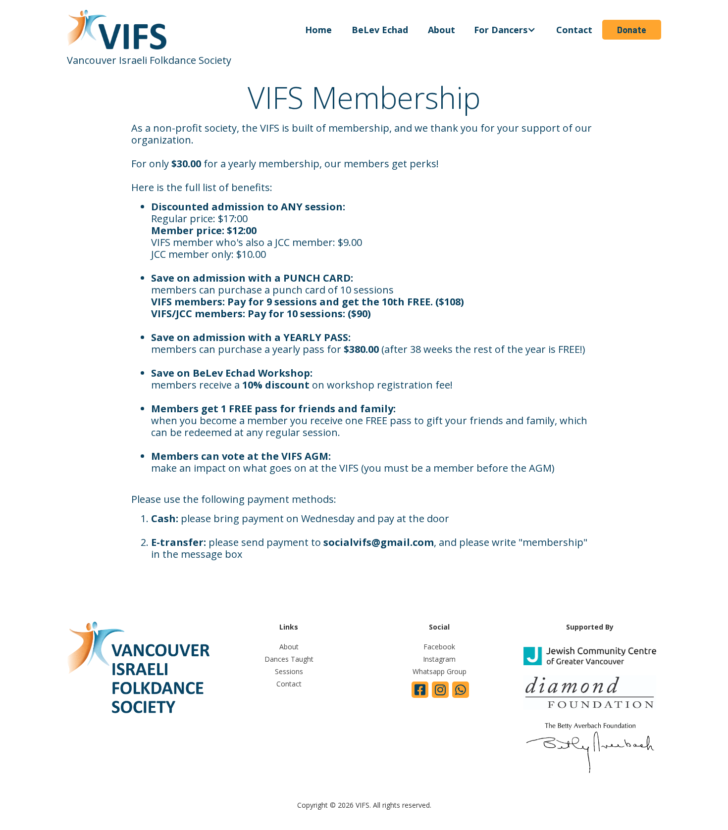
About (441, 30)
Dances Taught (288, 659)
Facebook (439, 646)
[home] (181, 29)
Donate (631, 29)
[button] (505, 30)
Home (318, 30)
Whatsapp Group (440, 671)
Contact (574, 30)
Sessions (289, 671)
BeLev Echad (380, 30)
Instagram (439, 659)
